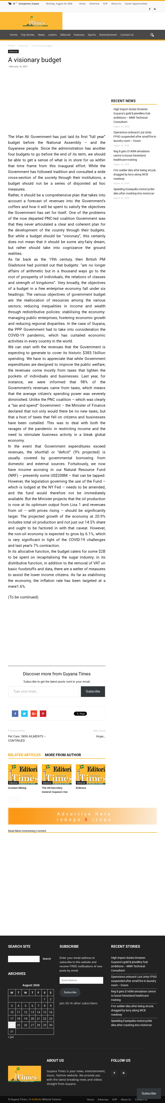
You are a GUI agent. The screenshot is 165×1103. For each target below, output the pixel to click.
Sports (92, 34)
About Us (116, 3)
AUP (105, 3)
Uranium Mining (17, 787)
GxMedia (37, 1099)
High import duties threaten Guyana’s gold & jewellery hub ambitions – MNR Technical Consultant (131, 115)
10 (11, 1012)
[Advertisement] (56, 101)
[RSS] (155, 9)
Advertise (94, 3)
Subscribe (93, 691)
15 (44, 1012)
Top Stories (27, 34)
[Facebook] (149, 9)
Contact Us (127, 34)
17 (11, 1018)
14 (38, 1012)
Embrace (81, 787)
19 (25, 1018)
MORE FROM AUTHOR (63, 755)
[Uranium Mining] (23, 774)
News (41, 34)
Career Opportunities (136, 3)
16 (50, 1012)
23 (50, 1018)
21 (38, 1018)
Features (79, 34)
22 (44, 1018)
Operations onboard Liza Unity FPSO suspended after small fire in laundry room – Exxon (134, 136)
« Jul (11, 1037)
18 (18, 1018)
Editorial (65, 34)
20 (32, 1018)
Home (82, 3)
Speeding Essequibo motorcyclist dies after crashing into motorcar (134, 191)
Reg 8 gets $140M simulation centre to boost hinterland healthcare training (131, 155)
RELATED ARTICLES (24, 755)
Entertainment (108, 34)
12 (25, 1012)
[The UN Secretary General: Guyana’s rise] (56, 774)
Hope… (100, 736)
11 (18, 1012)
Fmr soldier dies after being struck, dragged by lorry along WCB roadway (134, 174)
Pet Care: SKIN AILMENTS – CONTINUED (27, 738)
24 (11, 1025)
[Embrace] (90, 774)
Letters (52, 34)
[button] (152, 35)
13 (32, 1012)
